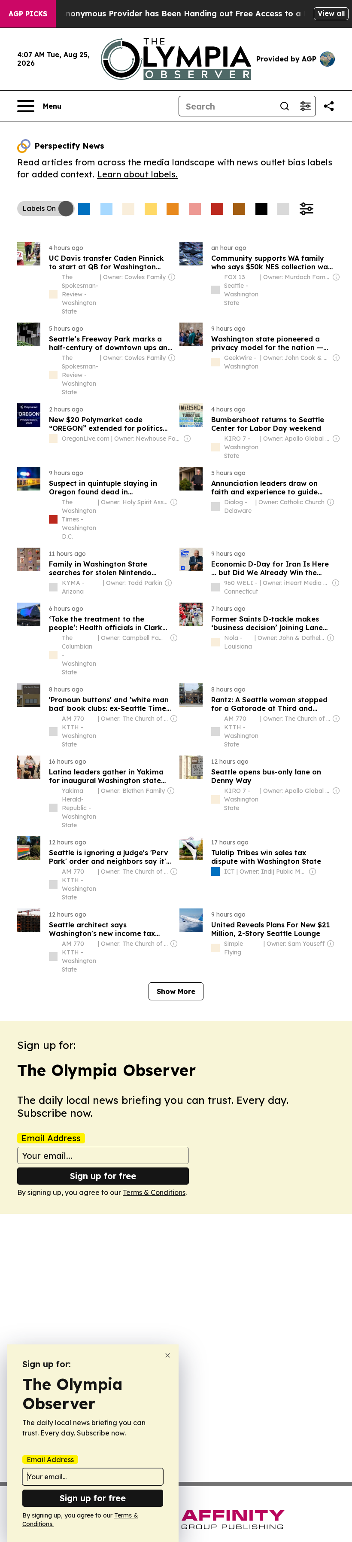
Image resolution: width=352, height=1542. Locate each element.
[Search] (284, 106)
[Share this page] (329, 106)
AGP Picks (28, 13)
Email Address (51, 1138)
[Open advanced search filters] (305, 106)
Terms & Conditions (154, 1192)
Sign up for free (103, 1175)
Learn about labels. (137, 174)
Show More (176, 991)
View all (331, 13)
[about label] (53, 294)
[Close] (168, 1355)
